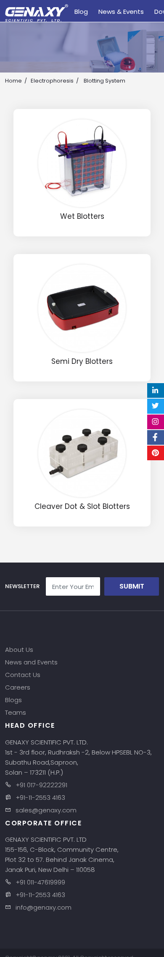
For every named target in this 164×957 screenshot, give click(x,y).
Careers (17, 687)
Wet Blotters (82, 216)
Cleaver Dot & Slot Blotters (82, 507)
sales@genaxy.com (46, 810)
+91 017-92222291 (41, 785)
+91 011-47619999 (40, 882)
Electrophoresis (52, 81)
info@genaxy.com (43, 907)
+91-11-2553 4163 (40, 797)
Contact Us (22, 674)
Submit (131, 586)
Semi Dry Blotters (82, 362)
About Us (19, 649)
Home (13, 81)
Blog (81, 11)
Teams (15, 712)
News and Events (31, 662)
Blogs (13, 699)
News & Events (121, 11)
